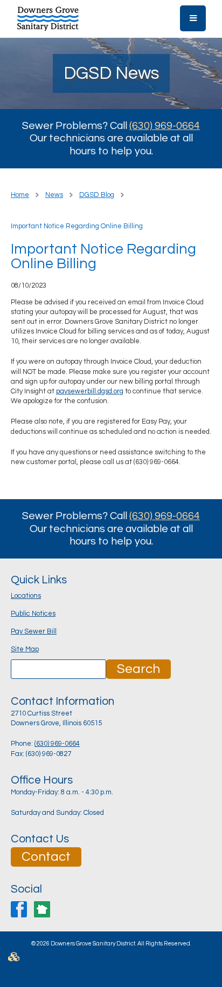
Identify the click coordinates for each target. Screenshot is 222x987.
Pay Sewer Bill (34, 631)
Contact (46, 856)
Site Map (25, 649)
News (54, 195)
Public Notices (33, 613)
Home (20, 195)
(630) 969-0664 (164, 125)
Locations (26, 596)
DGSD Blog (96, 195)
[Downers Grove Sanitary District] (48, 18)
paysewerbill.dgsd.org (89, 391)
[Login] (111, 960)
